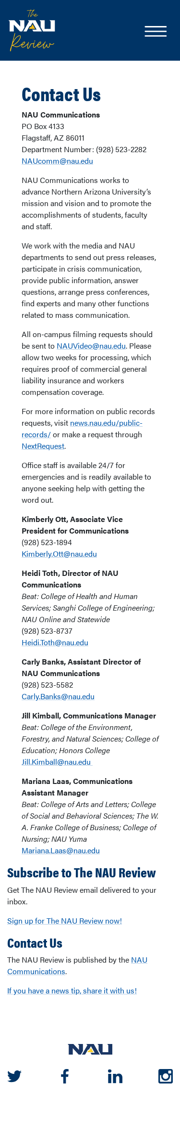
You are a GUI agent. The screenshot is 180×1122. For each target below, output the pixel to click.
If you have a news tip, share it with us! (72, 990)
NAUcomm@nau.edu (57, 160)
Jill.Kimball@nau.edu (57, 761)
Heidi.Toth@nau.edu (55, 642)
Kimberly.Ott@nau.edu (59, 553)
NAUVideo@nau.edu (91, 345)
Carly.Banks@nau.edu (58, 696)
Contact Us (61, 93)
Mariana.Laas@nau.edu (61, 850)
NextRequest (43, 445)
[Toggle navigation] (155, 32)
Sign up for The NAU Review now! (64, 920)
